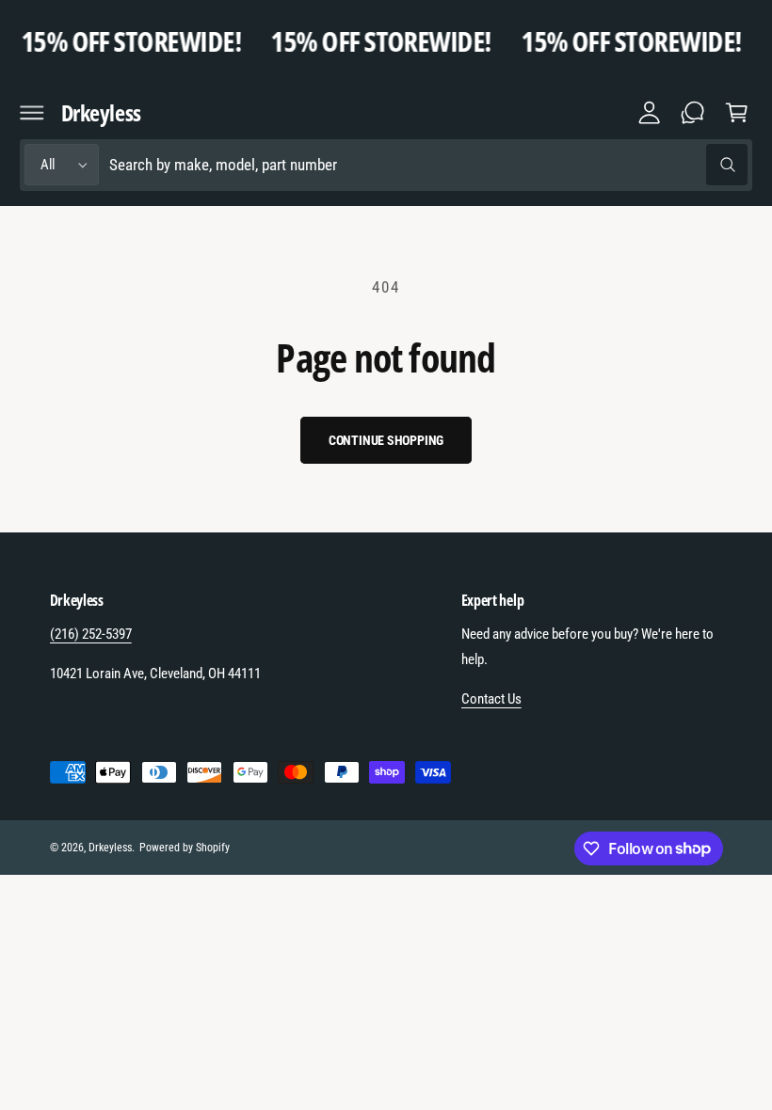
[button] (32, 113)
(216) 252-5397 (91, 634)
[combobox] (428, 165)
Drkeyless (110, 847)
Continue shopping (386, 440)
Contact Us (491, 698)
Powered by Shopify (184, 847)
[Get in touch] (693, 113)
